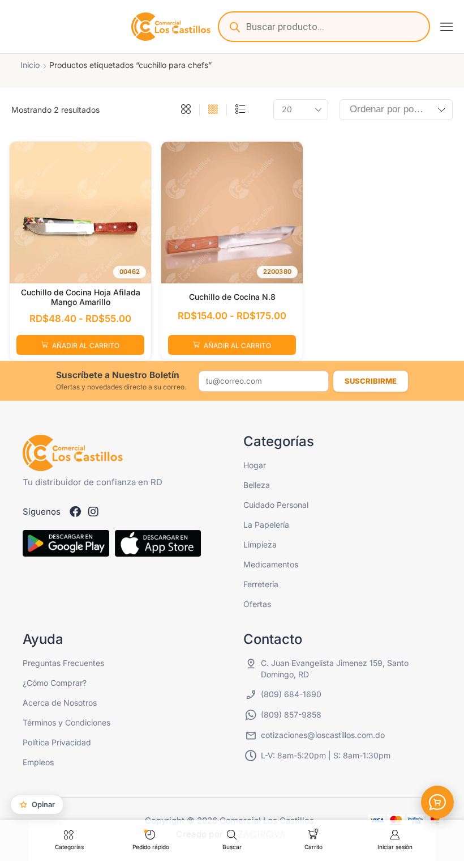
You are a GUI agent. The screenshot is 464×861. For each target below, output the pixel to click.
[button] (446, 26)
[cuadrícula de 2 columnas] (185, 110)
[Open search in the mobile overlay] (324, 27)
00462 (129, 271)
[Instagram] (93, 512)
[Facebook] (75, 512)
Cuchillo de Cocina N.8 (232, 297)
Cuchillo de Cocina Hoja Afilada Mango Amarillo (80, 297)
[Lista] (240, 110)
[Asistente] (437, 802)
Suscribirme (371, 380)
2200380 (277, 271)
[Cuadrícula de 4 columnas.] (213, 110)
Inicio (30, 65)
